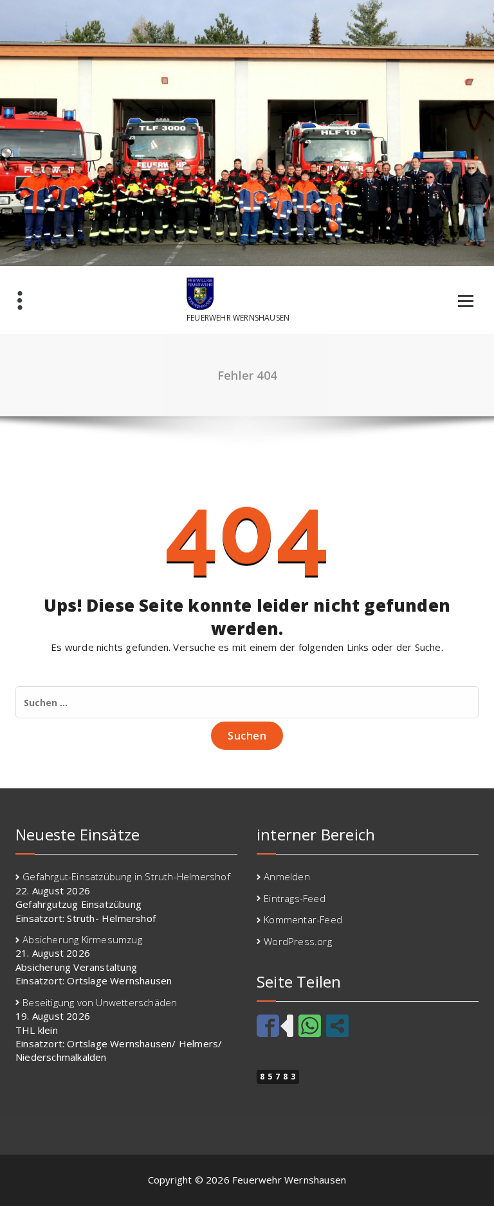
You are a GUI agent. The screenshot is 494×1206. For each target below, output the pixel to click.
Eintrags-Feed (294, 898)
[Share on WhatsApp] (309, 1026)
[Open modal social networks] (337, 1026)
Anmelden (287, 876)
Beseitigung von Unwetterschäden (100, 1002)
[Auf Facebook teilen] (268, 1026)
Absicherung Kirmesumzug (82, 939)
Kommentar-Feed (303, 919)
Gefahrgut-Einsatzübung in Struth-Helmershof (126, 876)
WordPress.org (298, 941)
